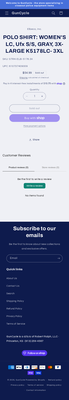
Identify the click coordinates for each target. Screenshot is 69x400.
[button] (6, 13)
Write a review (34, 185)
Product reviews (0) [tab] (18, 167)
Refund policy (55, 380)
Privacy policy (17, 385)
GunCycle (20, 380)
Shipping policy (54, 385)
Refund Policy (14, 308)
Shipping (24, 78)
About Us (11, 278)
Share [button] (36, 139)
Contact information (36, 390)
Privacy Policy (14, 316)
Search (10, 293)
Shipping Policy (15, 301)
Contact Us (12, 286)
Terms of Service (15, 324)
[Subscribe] (58, 258)
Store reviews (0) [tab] (50, 167)
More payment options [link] (34, 126)
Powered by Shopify (35, 380)
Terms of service (35, 385)
